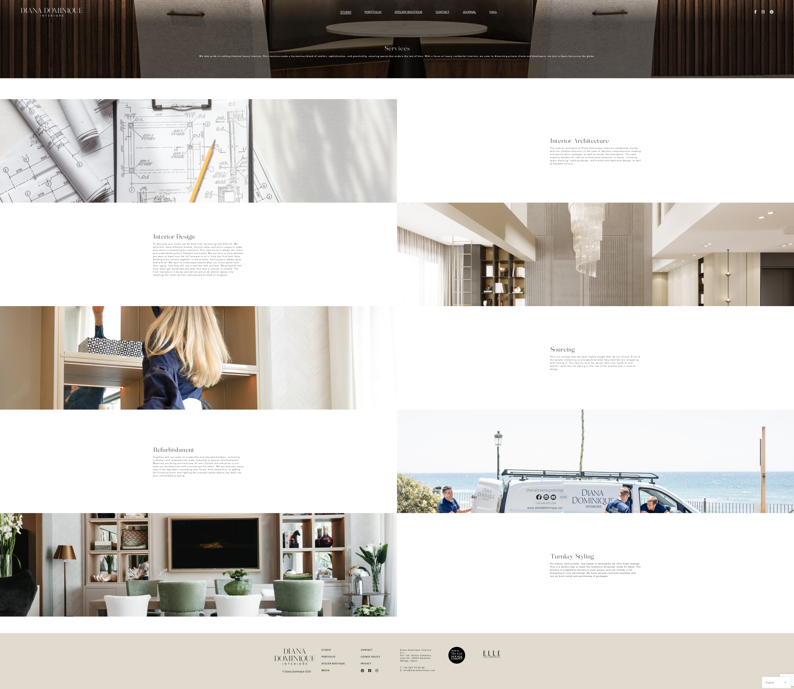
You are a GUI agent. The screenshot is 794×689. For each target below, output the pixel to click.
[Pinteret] (771, 12)
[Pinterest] (362, 670)
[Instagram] (763, 12)
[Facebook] (755, 12)
